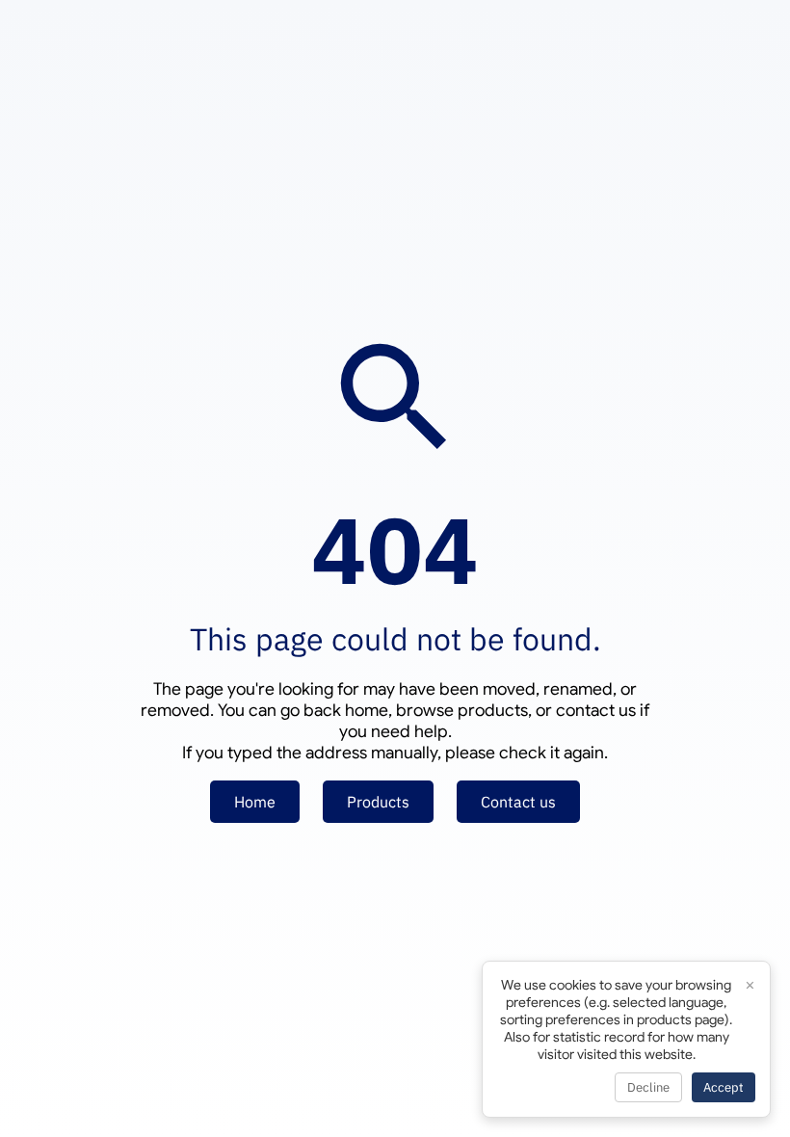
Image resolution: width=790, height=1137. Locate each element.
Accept (723, 1087)
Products (378, 801)
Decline (648, 1087)
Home (255, 801)
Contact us (518, 801)
